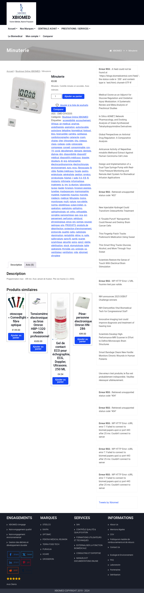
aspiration (70, 127)
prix (62, 225)
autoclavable (82, 127)
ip (63, 184)
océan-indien (77, 205)
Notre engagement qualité (20, 529)
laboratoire (85, 184)
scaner (81, 238)
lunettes (55, 191)
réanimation (57, 235)
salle (86, 235)
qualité (65, 232)
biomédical (76, 130)
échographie (74, 161)
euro (69, 167)
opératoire (67, 208)
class (53, 144)
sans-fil (67, 238)
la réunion (74, 184)
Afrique (54, 123)
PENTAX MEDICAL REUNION (55, 539)
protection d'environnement (77, 228)
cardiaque (82, 134)
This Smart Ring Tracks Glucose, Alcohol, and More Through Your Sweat (115, 248)
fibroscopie (83, 167)
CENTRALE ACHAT (47, 28)
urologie (79, 249)
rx (82, 235)
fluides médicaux (65, 171)
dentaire (78, 150)
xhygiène (55, 255)
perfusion (68, 218)
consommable (78, 147)
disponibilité (70, 154)
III (88, 178)
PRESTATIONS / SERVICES (74, 28)
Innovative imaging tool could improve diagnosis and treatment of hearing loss (116, 322)
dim (61, 154)
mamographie (82, 191)
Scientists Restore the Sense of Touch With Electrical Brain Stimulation (114, 263)
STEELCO (47, 524)
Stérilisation (115, 575)
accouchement (83, 120)
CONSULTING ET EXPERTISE (88, 553)
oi (85, 205)
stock (66, 245)
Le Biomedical (15, 36)
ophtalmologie (58, 211)
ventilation (67, 252)
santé (74, 238)
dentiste (87, 150)
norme (54, 205)
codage (61, 144)
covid (57, 150)
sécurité (67, 242)
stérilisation (57, 245)
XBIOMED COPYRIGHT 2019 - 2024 (72, 590)
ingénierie (56, 184)
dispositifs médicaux (70, 157)
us (85, 249)
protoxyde (56, 232)
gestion (78, 174)
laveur (54, 188)
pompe (79, 221)
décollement (67, 150)
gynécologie (57, 178)
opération (56, 208)
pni (74, 221)
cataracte (74, 137)
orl (68, 211)
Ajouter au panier (73, 96)
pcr (85, 215)
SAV (78, 524)
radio (72, 232)
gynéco (86, 174)
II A (80, 178)
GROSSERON (48, 559)
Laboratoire (115, 565)
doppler (85, 157)
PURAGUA (47, 549)
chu (76, 140)
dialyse (54, 154)
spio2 (80, 242)
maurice (75, 194)
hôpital (67, 178)
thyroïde (66, 249)
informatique (77, 181)
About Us (114, 524)
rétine (77, 235)
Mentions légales (117, 529)
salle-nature (57, 238)
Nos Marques (26, 28)
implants (55, 181)
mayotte (84, 194)
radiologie (81, 232)
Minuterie (74, 198)
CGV (112, 534)
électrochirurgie (80, 164)
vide (76, 252)
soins (74, 242)
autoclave (56, 130)
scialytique (56, 242)
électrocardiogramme (61, 164)
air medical (64, 123)
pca (81, 215)
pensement (56, 218)
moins (83, 198)
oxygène (55, 215)
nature (73, 201)
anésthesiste (57, 127)
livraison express (82, 188)
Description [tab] (16, 264)
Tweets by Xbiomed (108, 502)
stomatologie (76, 245)
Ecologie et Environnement (121, 555)
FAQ (112, 560)
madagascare (67, 191)
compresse (56, 147)
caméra (72, 134)
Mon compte (32, 36)
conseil (66, 147)
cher (61, 140)
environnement (58, 167)
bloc (53, 134)
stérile (87, 242)
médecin (55, 198)
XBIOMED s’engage (17, 524)
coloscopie (76, 144)
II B (84, 178)
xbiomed (83, 252)
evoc (74, 167)
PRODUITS (70, 225)
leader (61, 188)
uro (72, 249)
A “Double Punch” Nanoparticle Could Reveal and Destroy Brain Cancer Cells (114, 222)
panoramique (67, 215)
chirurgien (69, 140)
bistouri (87, 130)
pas (76, 215)
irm (66, 184)
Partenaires (115, 570)
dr (62, 161)
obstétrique (64, 205)
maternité (65, 194)
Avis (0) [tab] (30, 264)
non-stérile (82, 201)
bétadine (66, 130)
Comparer (48, 36)
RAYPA (46, 529)
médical (64, 198)
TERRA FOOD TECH (51, 544)
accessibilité (69, 120)
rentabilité (69, 235)
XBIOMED (21, 17)
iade (76, 178)
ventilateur (56, 252)
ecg (65, 161)
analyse (75, 123)
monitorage (57, 201)
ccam (82, 137)
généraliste (68, 174)
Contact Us (115, 547)
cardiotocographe (60, 137)
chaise (54, 140)
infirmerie (65, 181)
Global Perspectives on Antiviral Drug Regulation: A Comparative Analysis (115, 138)
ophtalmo (77, 208)
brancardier (62, 134)
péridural (78, 218)
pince (68, 221)
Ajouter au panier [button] (16, 336)
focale (78, 171)
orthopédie (81, 211)
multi (66, 201)
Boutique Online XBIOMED (28, 71)
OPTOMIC (47, 534)
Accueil (11, 28)
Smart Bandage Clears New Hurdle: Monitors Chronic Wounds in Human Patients (117, 355)
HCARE (46, 554)
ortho (72, 211)
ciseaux (83, 140)
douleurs (55, 161)
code (68, 144)
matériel (55, 194)
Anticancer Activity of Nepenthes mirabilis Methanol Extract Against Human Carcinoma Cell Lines (116, 152)
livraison (69, 188)
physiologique (58, 221)
